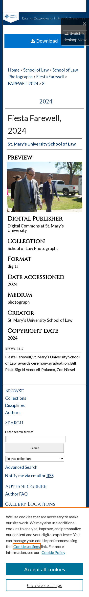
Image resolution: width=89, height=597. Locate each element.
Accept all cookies (44, 569)
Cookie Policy (53, 552)
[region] (44, 552)
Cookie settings (26, 546)
